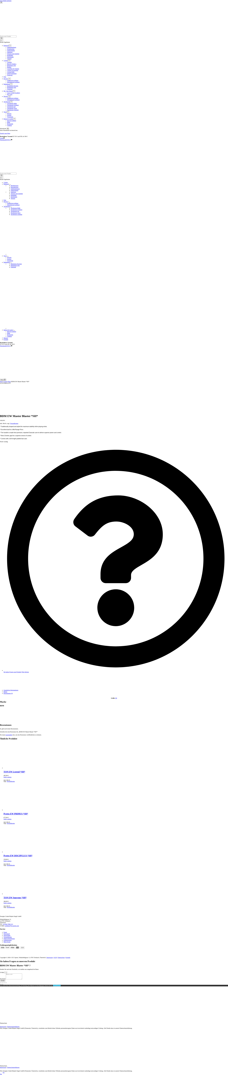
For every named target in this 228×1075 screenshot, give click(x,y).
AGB (55, 957)
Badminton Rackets (16, 264)
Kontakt (6, 339)
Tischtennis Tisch (15, 213)
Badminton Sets (15, 265)
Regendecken (14, 187)
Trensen (13, 198)
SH (116, 698)
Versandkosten (14, 423)
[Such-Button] (1, 177)
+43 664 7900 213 (7, 924)
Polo (5, 200)
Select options (7, 777)
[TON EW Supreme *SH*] (34, 894)
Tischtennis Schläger (16, 209)
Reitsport (6, 184)
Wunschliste (7, 935)
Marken (6, 338)
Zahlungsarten (8, 940)
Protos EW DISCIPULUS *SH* (18, 855)
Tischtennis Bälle (15, 208)
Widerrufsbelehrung (9, 938)
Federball (13, 267)
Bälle (8, 333)
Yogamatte (10, 260)
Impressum (50, 957)
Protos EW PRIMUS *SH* (16, 814)
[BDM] (6, 687)
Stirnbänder (14, 197)
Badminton (7, 262)
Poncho (9, 257)
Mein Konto (7, 942)
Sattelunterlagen (15, 189)
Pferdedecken (14, 185)
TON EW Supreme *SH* (15, 897)
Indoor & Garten (8, 330)
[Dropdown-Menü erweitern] (10, 184)
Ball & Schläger (11, 331)
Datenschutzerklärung (13, 1026)
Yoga (5, 256)
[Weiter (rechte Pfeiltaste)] (2, 984)
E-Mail (2, 972)
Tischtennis (7, 206)
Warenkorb (7, 934)
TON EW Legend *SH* (14, 772)
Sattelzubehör (14, 190)
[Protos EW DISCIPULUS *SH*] (20, 852)
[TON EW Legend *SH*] (34, 768)
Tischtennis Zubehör (16, 214)
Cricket (6, 182)
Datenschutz (61, 957)
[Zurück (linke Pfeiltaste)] (0, 984)
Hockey (6, 201)
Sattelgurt (13, 192)
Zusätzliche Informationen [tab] (11, 690)
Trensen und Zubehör (17, 193)
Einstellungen (57, 985)
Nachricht (3, 979)
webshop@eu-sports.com (12, 926)
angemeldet (9, 735)
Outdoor (9, 336)
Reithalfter (14, 195)
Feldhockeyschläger (12, 203)
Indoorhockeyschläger (13, 205)
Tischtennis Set (15, 211)
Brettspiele (10, 335)
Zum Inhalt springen (5, 1)
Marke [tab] (5, 692)
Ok (3, 1072)
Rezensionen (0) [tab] (8, 693)
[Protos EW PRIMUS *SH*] (20, 810)
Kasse (5, 932)
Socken (9, 259)
